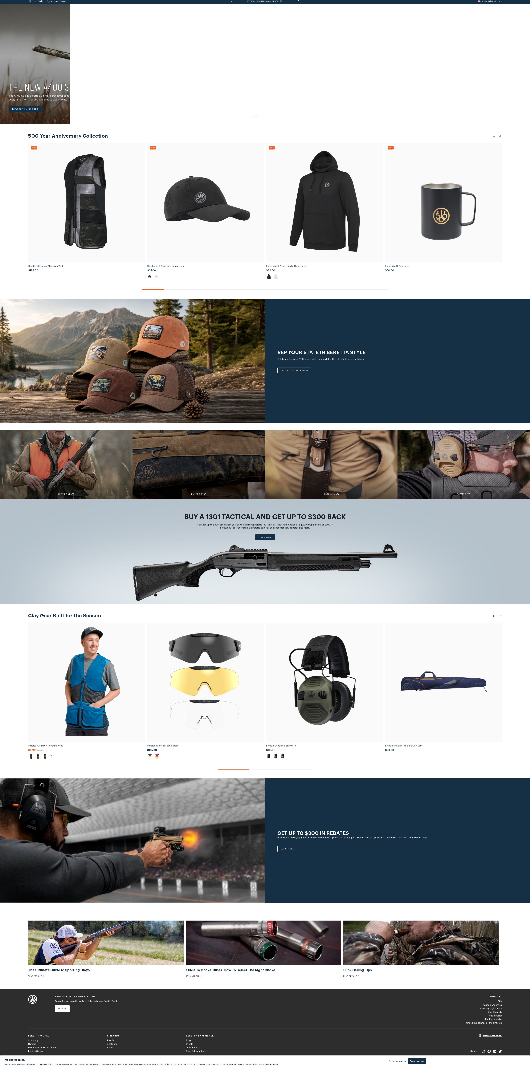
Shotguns (112, 1044)
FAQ (500, 1001)
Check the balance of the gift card (484, 1023)
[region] (265, 1061)
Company (33, 1040)
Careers (32, 1044)
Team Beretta (193, 1048)
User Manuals (495, 1012)
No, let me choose (397, 1061)
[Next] (293, 117)
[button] (488, 9)
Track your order (493, 1019)
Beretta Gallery (35, 1051)
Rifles (110, 1048)
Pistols (110, 1040)
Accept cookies (417, 1061)
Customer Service (492, 1005)
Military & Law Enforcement (42, 1048)
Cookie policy (271, 1064)
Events (189, 1044)
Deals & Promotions (196, 1051)
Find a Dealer (495, 1016)
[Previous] (237, 117)
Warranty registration (491, 1009)
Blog (188, 1040)
